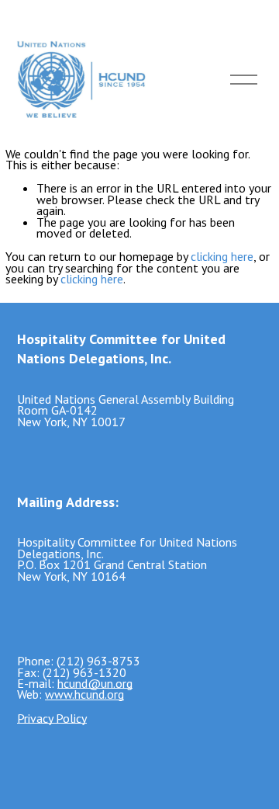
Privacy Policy (52, 718)
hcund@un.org (95, 683)
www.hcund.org (84, 694)
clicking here (222, 256)
